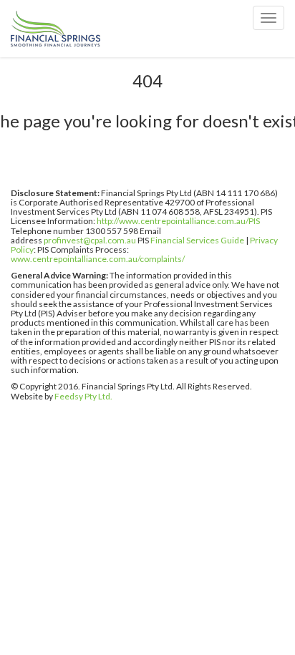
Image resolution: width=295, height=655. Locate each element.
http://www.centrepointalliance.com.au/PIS (178, 220)
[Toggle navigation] (268, 18)
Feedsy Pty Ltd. (83, 396)
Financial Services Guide (197, 240)
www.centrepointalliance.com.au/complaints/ (98, 258)
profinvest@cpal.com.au (90, 240)
